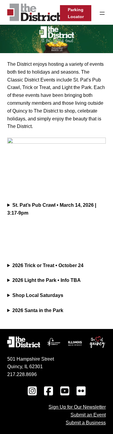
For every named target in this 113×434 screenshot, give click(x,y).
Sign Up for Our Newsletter (77, 407)
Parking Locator (76, 13)
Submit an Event (88, 414)
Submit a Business (86, 422)
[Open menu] (102, 13)
